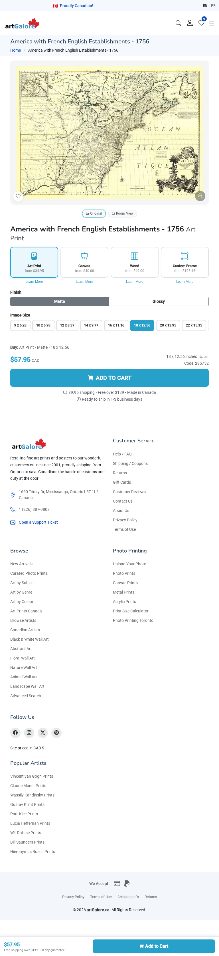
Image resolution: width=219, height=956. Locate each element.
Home (15, 50)
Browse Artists (23, 620)
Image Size (20, 315)
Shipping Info (128, 897)
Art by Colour (21, 601)
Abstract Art (21, 648)
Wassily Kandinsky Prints (32, 795)
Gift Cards (122, 482)
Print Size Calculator (131, 611)
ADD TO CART (113, 377)
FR (213, 5)
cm (205, 357)
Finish (15, 292)
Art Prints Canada (26, 611)
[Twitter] (43, 733)
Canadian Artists (25, 630)
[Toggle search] (178, 23)
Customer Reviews (129, 491)
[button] (212, 23)
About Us (121, 510)
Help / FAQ (122, 454)
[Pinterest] (56, 733)
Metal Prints (123, 592)
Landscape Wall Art (27, 686)
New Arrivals (21, 564)
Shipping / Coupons (130, 463)
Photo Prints (124, 573)
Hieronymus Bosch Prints (32, 851)
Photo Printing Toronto (133, 620)
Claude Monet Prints (28, 785)
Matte (59, 301)
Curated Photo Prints (29, 573)
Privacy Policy (125, 520)
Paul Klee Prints (24, 814)
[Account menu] (190, 23)
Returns (120, 473)
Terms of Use (124, 529)
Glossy (159, 301)
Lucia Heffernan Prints (30, 823)
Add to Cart (156, 946)
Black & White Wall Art (29, 639)
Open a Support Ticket (38, 522)
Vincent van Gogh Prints (31, 776)
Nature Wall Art (23, 667)
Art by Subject (22, 582)
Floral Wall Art (22, 658)
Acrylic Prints (124, 601)
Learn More (34, 282)
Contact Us (123, 501)
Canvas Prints (125, 582)
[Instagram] (29, 733)
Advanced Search (25, 695)
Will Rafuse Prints (25, 832)
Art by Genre (21, 592)
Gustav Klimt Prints (27, 804)
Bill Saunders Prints (27, 842)
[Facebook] (15, 733)
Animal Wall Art (23, 677)
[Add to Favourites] (18, 196)
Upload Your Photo (129, 564)
